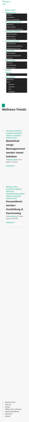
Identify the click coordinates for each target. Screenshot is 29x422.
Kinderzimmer (11, 91)
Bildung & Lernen (11, 187)
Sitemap (7, 416)
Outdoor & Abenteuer (10, 67)
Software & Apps (9, 24)
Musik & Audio (9, 58)
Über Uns (8, 404)
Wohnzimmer (11, 84)
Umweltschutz (9, 62)
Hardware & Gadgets (10, 26)
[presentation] (15, 121)
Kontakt (8, 74)
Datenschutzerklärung (12, 411)
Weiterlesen (10, 166)
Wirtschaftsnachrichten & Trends (13, 48)
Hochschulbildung (10, 17)
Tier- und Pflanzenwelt (11, 65)
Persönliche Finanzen (11, 43)
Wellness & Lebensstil (11, 38)
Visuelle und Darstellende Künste (13, 55)
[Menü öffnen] (3, 105)
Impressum (8, 414)
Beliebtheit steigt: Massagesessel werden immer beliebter (15, 148)
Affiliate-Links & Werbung (13, 409)
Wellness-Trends (11, 138)
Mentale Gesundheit (10, 36)
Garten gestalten (10, 79)
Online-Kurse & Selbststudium (12, 19)
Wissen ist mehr (10, 10)
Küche (9, 89)
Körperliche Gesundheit (11, 34)
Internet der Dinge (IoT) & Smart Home (14, 29)
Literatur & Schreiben (11, 53)
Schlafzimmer (11, 86)
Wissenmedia (13, 159)
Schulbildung (9, 14)
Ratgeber (8, 70)
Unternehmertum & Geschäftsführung (14, 46)
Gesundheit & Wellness (13, 131)
